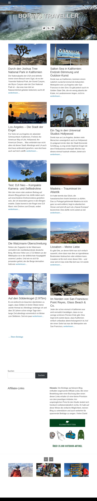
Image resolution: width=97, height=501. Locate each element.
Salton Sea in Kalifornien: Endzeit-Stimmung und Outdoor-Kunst (66, 72)
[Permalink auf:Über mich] (20, 470)
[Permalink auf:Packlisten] (48, 470)
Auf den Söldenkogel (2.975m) (27, 298)
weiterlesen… (14, 93)
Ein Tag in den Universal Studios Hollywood (65, 132)
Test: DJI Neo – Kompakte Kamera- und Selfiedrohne (24, 187)
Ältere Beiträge (15, 337)
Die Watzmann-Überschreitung (27, 243)
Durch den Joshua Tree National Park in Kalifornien (25, 70)
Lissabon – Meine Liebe (65, 246)
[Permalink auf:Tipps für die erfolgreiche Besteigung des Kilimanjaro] (76, 470)
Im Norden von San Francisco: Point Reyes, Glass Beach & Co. (69, 302)
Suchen (11, 371)
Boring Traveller (48, 16)
